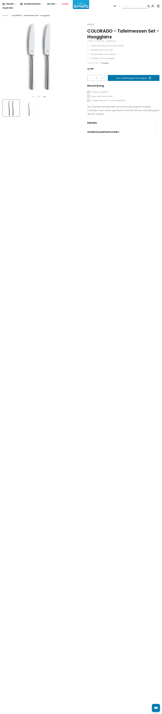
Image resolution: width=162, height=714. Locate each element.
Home (5, 15)
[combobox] (135, 6)
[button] (10, 4)
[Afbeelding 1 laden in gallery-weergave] (11, 107)
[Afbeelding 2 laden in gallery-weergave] (29, 107)
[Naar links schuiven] (33, 96)
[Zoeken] (148, 6)
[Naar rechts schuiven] (44, 96)
